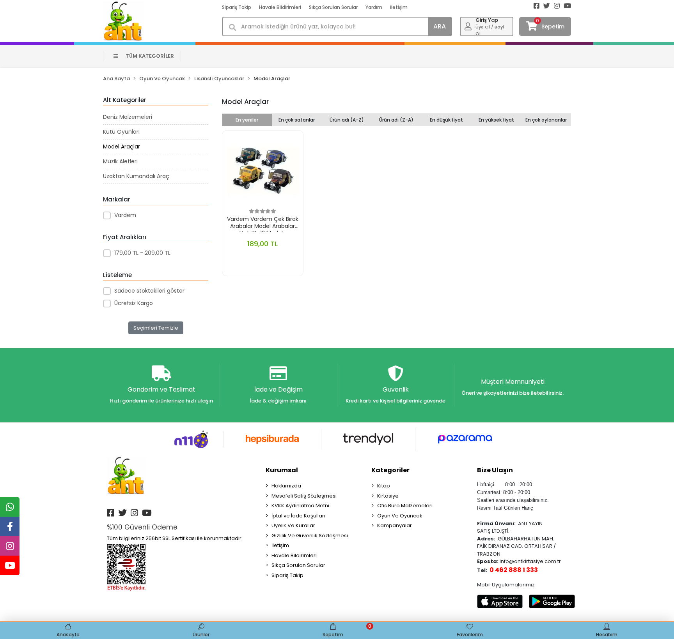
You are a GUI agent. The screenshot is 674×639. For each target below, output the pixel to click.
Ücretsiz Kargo (133, 303)
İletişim (399, 7)
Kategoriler (390, 470)
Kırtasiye (388, 496)
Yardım (373, 7)
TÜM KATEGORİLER (150, 56)
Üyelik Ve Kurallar (293, 525)
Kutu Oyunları (121, 132)
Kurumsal (282, 470)
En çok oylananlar (546, 120)
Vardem (125, 215)
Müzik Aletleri (120, 161)
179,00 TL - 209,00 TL (142, 253)
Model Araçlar (121, 146)
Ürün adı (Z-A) (396, 120)
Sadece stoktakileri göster (149, 291)
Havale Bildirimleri (280, 7)
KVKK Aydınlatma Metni (300, 505)
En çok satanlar (296, 120)
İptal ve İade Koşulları (298, 515)
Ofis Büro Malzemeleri (405, 505)
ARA (439, 26)
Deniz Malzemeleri (127, 117)
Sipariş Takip (236, 7)
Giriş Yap (486, 20)
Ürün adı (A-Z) (347, 120)
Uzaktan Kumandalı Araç (136, 176)
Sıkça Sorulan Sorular (333, 7)
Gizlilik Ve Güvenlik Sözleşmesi (309, 535)
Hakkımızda (286, 485)
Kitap (383, 485)
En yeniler (247, 120)
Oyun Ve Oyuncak (399, 515)
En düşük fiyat (446, 120)
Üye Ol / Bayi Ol (489, 30)
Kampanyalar (394, 525)
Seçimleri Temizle (155, 328)
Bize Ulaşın (495, 470)
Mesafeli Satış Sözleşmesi (304, 496)
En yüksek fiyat (496, 120)
